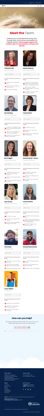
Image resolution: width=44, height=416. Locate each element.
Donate (31, 2)
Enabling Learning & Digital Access (11, 378)
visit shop (38, 2)
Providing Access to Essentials (10, 376)
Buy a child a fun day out (21, 327)
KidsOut (10, 409)
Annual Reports (7, 391)
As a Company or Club (27, 375)
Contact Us (6, 392)
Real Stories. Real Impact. (9, 380)
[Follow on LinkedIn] (27, 3)
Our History (6, 384)
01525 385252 (31, 384)
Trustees (6, 388)
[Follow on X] (23, 3)
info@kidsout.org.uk (30, 386)
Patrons (6, 387)
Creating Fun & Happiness (9, 375)
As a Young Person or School (29, 376)
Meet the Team (7, 386)
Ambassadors (7, 390)
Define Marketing (25, 409)
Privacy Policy (25, 412)
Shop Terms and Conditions (34, 412)
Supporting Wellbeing (8, 377)
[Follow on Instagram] (25, 3)
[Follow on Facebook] (21, 3)
